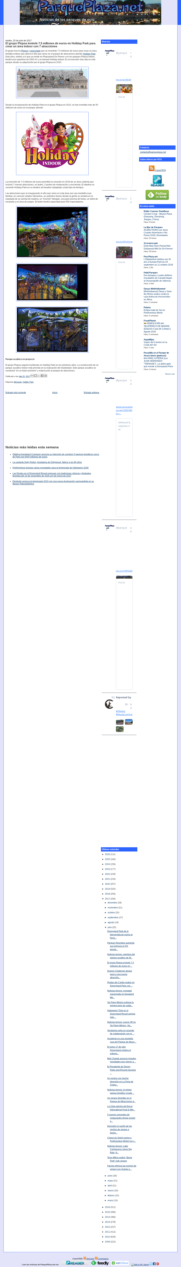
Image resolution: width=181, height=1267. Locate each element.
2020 (107, 884)
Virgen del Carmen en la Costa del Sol (155, 343)
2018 (107, 894)
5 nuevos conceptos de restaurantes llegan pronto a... (121, 1117)
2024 (107, 864)
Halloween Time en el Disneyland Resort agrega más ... (121, 1013)
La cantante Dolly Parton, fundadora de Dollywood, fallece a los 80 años (47, 462)
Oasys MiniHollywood (154, 289)
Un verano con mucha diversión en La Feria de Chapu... (120, 1081)
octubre (111, 912)
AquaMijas (149, 339)
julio (110, 927)
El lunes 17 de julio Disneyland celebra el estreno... (119, 1050)
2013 (107, 1222)
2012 (107, 1227)
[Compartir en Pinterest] (45, 375)
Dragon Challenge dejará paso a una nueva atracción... (119, 974)
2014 (107, 1217)
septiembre (113, 917)
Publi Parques (151, 272)
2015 (107, 1212)
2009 (107, 1242)
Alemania (18, 382)
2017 (107, 899)
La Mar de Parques (153, 227)
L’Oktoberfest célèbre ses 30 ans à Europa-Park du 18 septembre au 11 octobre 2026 (158, 262)
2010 (107, 1237)
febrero (111, 1195)
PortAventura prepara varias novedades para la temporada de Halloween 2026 (51, 468)
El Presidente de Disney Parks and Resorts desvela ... (121, 1069)
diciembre (113, 902)
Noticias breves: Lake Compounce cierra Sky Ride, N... (119, 1149)
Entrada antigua (91, 392)
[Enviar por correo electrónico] (32, 375)
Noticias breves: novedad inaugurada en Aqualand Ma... (120, 994)
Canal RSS (160, 170)
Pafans (147, 307)
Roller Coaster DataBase (156, 211)
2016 (107, 1207)
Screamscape (151, 243)
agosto (111, 922)
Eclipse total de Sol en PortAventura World (154, 311)
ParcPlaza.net (151, 256)
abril (110, 1185)
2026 (107, 854)
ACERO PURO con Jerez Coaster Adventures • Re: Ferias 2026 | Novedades (156, 233)
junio (110, 1176)
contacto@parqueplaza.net (153, 152)
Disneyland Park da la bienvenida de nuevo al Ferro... (120, 934)
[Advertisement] (90, 30)
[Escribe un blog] (35, 375)
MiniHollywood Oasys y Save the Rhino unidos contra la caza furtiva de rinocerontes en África (158, 295)
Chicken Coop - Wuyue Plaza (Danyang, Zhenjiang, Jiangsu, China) (158, 217)
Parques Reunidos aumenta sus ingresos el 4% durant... (120, 946)
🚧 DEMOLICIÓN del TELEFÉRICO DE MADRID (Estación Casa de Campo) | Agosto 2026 (157, 327)
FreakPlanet (150, 320)
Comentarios (103, 1259)
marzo (111, 1190)
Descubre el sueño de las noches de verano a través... (119, 1129)
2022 (107, 874)
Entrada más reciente (15, 392)
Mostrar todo (170, 374)
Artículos (90, 1259)
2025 (107, 859)
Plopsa (24, 51)
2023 (107, 869)
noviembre (113, 907)
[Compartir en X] (39, 375)
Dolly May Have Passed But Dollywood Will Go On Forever (158, 247)
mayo (110, 1180)
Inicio (54, 392)
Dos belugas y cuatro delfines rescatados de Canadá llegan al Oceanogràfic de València (158, 278)
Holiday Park (89, 54)
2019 (107, 889)
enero (111, 1200)
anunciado (35, 51)
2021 (107, 879)
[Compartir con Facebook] (42, 375)
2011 (107, 1232)
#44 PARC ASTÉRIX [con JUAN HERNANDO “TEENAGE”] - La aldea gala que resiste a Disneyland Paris (158, 362)
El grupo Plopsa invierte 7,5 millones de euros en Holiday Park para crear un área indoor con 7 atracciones (50, 45)
